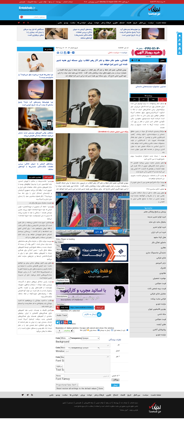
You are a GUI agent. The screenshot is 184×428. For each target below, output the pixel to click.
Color (58, 338)
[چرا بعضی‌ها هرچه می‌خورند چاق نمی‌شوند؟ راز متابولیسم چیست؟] (35, 62)
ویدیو (66, 22)
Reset (77, 388)
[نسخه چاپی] (58, 53)
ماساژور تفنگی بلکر (159, 242)
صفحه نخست (161, 22)
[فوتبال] (179, 44)
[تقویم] (179, 48)
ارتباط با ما (124, 403)
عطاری (163, 247)
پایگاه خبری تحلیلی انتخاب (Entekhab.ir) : (113, 131)
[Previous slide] (139, 60)
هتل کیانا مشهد (160, 237)
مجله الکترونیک (32, 2)
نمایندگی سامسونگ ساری (156, 252)
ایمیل (118, 350)
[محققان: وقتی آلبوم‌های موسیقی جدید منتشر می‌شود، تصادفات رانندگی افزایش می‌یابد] (35, 118)
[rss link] (32, 395)
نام (119, 345)
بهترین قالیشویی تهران (157, 309)
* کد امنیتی (116, 375)
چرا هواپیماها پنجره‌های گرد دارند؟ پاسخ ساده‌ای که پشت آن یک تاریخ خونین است (130, 32)
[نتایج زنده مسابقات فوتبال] (179, 52)
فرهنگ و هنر (106, 22)
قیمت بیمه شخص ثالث (157, 288)
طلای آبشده (161, 324)
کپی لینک (100, 307)
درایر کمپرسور (161, 263)
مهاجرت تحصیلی (159, 278)
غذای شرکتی (161, 257)
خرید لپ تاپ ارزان (158, 232)
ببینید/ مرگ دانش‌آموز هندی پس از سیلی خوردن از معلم (147, 184)
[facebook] (62, 322)
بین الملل (142, 22)
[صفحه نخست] (179, 35)
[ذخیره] (65, 53)
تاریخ (135, 22)
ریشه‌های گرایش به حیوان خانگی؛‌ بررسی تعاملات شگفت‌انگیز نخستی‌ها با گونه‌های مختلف (82, 33)
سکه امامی (162, 314)
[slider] (92, 265)
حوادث (96, 22)
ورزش (90, 22)
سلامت (72, 22)
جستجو (70, 403)
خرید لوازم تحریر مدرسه (157, 216)
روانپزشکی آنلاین (159, 329)
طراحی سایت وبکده (158, 298)
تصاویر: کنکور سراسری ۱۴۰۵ (155, 189)
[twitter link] (23, 395)
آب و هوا (51, 2)
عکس (60, 22)
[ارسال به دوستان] (61, 53)
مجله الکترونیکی (89, 403)
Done (101, 388)
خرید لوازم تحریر (159, 227)
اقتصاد (129, 22)
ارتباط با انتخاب (68, 2)
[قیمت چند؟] (179, 40)
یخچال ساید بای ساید (157, 222)
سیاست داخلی (113, 52)
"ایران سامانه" (124, 410)
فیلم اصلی (94, 238)
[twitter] (19, 22)
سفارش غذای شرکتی (158, 293)
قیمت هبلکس (160, 283)
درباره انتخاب (134, 403)
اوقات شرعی (42, 2)
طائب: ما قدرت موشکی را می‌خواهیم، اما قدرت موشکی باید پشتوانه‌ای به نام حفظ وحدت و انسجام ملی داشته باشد (35, 303)
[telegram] (23, 22)
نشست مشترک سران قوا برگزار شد (40, 203)
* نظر (118, 356)
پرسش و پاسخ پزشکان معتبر (155, 211)
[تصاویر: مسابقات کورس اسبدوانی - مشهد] (148, 74)
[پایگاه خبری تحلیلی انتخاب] (156, 11)
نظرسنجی (22, 2)
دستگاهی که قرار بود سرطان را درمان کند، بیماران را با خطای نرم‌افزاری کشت (33, 32)
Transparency (76, 338)
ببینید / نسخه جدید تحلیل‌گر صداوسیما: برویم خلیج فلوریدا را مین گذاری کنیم (147, 157)
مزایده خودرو (161, 304)
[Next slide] (132, 60)
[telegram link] (27, 395)
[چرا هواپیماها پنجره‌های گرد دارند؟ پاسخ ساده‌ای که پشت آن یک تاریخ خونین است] (35, 89)
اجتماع (122, 22)
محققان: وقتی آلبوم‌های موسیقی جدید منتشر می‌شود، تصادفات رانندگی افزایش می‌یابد (35, 134)
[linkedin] (70, 322)
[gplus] (66, 322)
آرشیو (64, 403)
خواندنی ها (81, 22)
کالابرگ (163, 268)
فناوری (115, 22)
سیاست (151, 22)
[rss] (28, 22)
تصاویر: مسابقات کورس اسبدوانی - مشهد (149, 86)
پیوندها (58, 2)
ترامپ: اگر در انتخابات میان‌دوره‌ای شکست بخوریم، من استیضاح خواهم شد (147, 177)
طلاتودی (162, 273)
